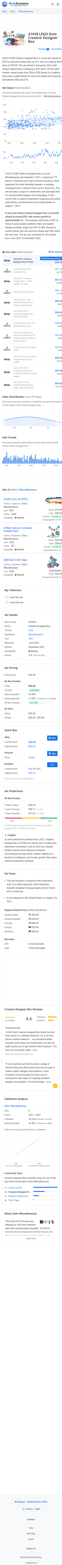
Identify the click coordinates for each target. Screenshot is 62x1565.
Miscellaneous (26, 11)
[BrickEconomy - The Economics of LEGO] (14, 4)
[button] (3, 99)
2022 (11, 542)
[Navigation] (55, 4)
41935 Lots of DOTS (16, 499)
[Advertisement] (33, 23)
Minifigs (31, 1533)
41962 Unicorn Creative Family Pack (18, 529)
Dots (12, 11)
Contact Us (31, 1563)
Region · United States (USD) (32, 1501)
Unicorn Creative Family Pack (23, 1196)
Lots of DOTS (15, 1187)
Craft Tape (13, 1200)
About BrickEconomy (31, 1557)
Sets (4, 11)
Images (42, 49)
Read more (31, 1237)
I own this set (16, 597)
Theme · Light (32, 1509)
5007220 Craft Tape (15, 560)
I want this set (16, 602)
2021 (11, 510)
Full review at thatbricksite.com (19, 1054)
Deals (31, 1539)
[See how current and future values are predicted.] (56, 718)
